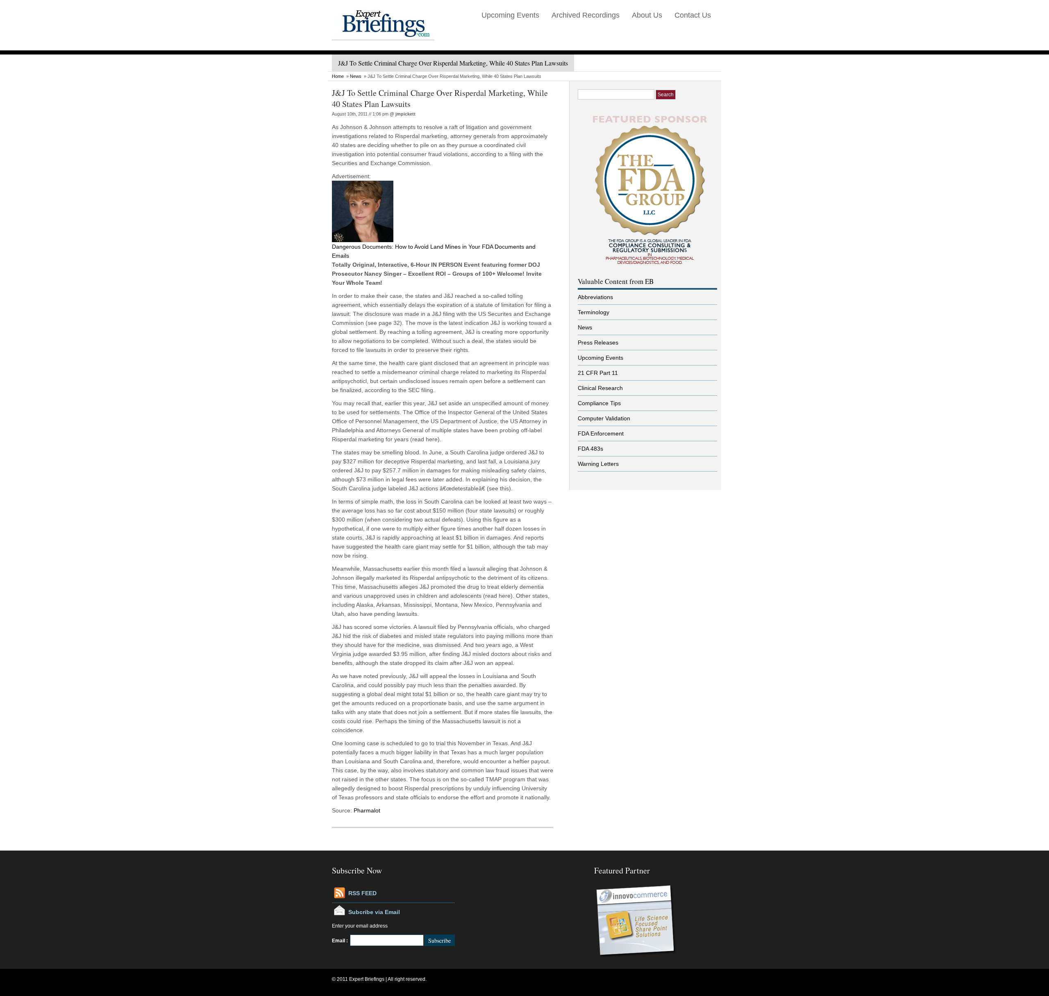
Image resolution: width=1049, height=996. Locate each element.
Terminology (593, 312)
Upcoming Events (510, 15)
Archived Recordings (586, 15)
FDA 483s (590, 448)
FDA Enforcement (601, 433)
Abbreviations (595, 297)
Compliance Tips (599, 403)
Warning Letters (598, 464)
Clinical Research (600, 388)
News (355, 76)
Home (338, 76)
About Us (647, 15)
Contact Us (692, 15)
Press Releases (598, 342)
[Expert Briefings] (383, 49)
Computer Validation (604, 418)
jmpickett (405, 113)
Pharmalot (367, 810)
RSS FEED (362, 893)
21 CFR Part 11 (598, 373)
